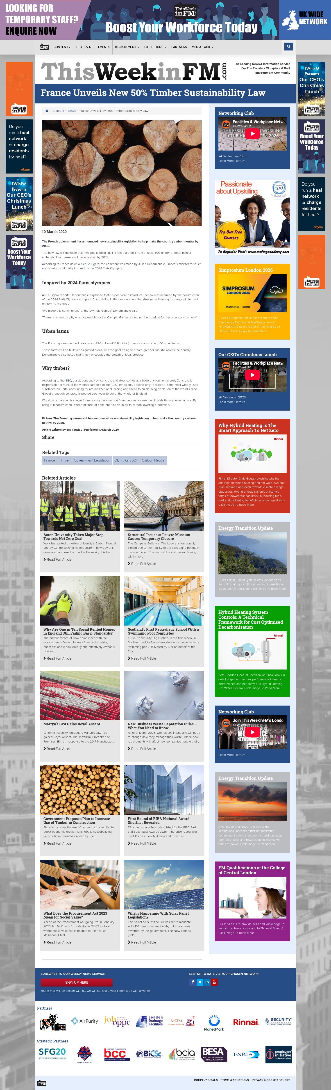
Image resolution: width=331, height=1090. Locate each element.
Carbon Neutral (153, 460)
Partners (179, 47)
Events (104, 47)
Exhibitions (154, 47)
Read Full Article (59, 559)
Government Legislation (92, 460)
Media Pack (201, 47)
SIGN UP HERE (76, 982)
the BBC (65, 380)
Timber (64, 460)
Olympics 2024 (126, 460)
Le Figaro (93, 264)
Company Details (206, 1080)
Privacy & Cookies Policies (271, 1080)
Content (61, 47)
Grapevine (84, 47)
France (49, 460)
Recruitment (126, 47)
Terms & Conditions (235, 1080)
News (72, 111)
